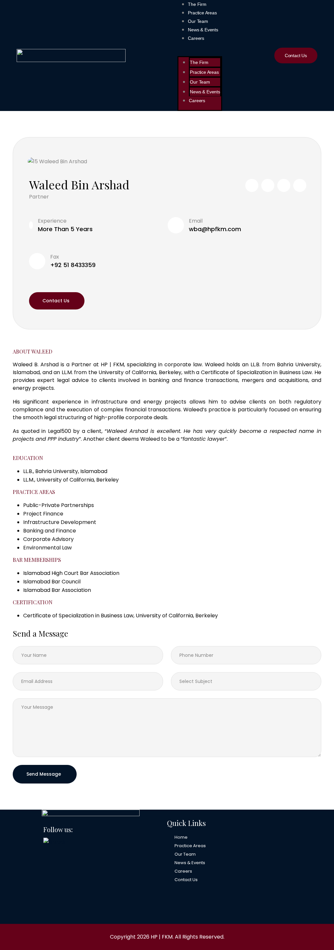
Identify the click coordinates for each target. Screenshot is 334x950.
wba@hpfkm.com (215, 229)
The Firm (197, 4)
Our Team (198, 21)
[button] (199, 52)
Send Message (43, 774)
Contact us (55, 300)
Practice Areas (202, 12)
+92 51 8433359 (73, 265)
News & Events (203, 29)
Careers (196, 38)
